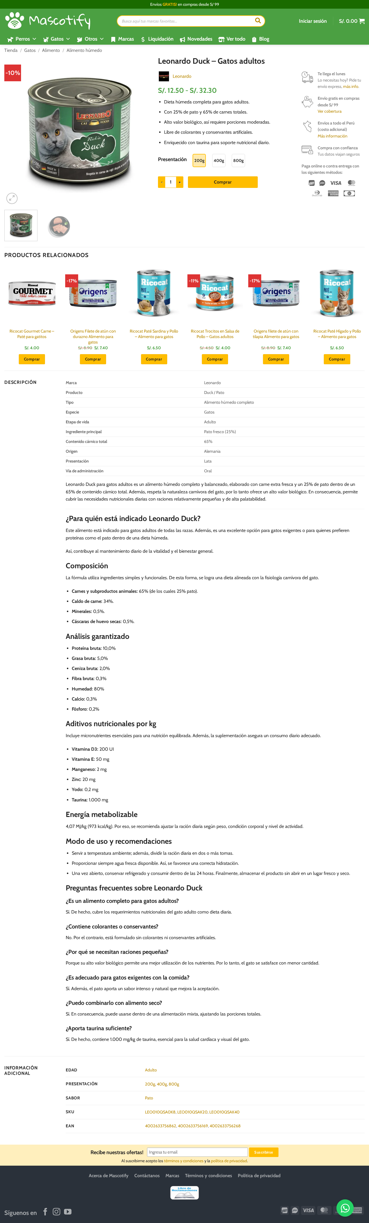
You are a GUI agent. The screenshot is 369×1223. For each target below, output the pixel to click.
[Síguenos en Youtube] (67, 1212)
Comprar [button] (32, 359)
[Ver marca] (164, 76)
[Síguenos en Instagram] (56, 1212)
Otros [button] (91, 39)
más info (350, 86)
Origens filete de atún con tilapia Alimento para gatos (276, 334)
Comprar (222, 182)
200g (150, 1084)
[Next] (143, 131)
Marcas (126, 39)
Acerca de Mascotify (109, 1175)
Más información (332, 136)
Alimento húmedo (84, 50)
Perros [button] (23, 39)
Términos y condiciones (208, 1175)
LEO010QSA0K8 (160, 1112)
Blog (264, 39)
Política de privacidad (259, 1175)
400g (162, 1084)
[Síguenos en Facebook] (45, 1212)
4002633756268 (225, 1125)
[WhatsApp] (345, 1208)
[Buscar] (258, 21)
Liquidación (161, 39)
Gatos (30, 50)
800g (174, 1084)
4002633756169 (193, 1125)
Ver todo (236, 39)
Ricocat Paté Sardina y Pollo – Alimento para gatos (154, 334)
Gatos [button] (57, 39)
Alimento (51, 50)
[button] (313, 21)
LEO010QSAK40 (224, 1112)
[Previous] (15, 131)
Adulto (151, 1070)
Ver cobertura (330, 111)
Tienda (11, 50)
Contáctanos (147, 1175)
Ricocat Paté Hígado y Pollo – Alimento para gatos (337, 334)
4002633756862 (160, 1125)
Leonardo (182, 76)
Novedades (199, 39)
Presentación (172, 159)
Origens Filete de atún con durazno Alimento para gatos (93, 336)
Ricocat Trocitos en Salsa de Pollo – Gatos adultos (215, 334)
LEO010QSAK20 (192, 1112)
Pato (149, 1098)
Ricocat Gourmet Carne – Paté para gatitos (32, 334)
